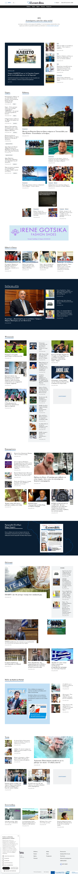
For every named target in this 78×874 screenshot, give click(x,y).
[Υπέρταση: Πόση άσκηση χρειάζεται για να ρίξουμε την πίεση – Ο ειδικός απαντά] (53, 750)
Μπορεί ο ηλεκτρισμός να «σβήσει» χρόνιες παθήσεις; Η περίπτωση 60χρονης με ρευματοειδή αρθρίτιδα (21, 759)
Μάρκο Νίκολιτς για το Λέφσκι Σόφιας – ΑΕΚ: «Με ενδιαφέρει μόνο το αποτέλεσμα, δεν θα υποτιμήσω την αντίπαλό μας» (43, 366)
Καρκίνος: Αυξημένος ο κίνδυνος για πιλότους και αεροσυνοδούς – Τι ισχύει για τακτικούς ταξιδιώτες (65, 57)
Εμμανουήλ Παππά (9, 143)
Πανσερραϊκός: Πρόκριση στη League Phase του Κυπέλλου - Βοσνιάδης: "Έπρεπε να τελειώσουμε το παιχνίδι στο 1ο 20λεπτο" (12, 267)
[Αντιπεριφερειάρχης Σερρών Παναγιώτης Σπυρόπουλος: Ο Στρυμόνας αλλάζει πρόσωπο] (30, 814)
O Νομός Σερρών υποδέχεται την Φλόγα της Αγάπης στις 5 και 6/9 (12, 120)
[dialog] (10, 854)
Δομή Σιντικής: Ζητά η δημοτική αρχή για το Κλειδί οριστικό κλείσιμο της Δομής (65, 302)
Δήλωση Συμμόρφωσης (65, 858)
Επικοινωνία (63, 851)
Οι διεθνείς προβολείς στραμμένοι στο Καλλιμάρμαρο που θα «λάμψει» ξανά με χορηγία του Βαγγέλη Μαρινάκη (43, 379)
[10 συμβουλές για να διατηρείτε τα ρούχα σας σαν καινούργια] (55, 687)
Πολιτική (43, 6)
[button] (10, 871)
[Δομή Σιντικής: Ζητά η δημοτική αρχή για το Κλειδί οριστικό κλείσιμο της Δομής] (50, 304)
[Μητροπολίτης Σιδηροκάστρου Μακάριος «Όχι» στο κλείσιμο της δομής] (8, 456)
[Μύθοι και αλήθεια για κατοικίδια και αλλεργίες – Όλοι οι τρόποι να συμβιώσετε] (50, 47)
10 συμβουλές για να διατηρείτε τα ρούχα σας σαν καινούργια (68, 685)
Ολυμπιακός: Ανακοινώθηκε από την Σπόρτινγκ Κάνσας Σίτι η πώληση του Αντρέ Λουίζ (60, 382)
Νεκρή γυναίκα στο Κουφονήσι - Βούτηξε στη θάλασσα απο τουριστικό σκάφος (65, 79)
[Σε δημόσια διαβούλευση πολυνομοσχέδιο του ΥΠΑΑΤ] (16, 656)
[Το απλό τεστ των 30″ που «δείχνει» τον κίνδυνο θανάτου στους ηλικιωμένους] (39, 776)
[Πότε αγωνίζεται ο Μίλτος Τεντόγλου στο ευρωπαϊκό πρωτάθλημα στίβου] (33, 418)
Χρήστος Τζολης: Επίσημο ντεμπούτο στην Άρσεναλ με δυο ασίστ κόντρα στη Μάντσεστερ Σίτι (43, 390)
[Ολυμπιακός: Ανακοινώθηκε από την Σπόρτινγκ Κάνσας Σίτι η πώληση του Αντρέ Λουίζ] (33, 345)
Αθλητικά (55, 182)
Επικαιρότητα (59, 75)
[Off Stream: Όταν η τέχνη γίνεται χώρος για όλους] (48, 814)
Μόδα (14, 680)
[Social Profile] (17, 701)
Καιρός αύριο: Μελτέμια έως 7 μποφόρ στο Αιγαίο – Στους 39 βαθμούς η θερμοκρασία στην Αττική (22, 482)
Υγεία (58, 43)
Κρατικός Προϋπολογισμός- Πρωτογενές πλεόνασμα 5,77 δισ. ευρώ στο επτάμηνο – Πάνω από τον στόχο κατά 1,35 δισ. (23, 474)
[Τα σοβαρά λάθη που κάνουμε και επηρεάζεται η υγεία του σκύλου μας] (33, 426)
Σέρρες (33, 6)
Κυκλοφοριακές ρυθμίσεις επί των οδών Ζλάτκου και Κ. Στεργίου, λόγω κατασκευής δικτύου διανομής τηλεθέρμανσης (12, 99)
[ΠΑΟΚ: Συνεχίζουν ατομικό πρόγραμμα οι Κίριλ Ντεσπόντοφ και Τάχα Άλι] (33, 408)
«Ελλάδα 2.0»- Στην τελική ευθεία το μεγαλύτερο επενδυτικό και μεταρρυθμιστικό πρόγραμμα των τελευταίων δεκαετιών (59, 665)
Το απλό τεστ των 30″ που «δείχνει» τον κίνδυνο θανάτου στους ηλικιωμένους (36, 785)
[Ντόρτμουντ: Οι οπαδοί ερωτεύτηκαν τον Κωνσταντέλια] (16, 348)
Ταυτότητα (62, 856)
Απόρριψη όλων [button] (14, 868)
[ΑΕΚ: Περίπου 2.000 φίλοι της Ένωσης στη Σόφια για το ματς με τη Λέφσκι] (33, 356)
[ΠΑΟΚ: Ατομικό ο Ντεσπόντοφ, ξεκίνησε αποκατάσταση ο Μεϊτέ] (33, 435)
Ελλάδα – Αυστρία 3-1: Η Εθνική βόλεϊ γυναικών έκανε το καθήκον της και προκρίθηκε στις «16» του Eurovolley (66, 214)
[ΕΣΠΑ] (64, 872)
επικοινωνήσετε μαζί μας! (53, 25)
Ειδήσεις (28, 6)
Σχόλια (38, 6)
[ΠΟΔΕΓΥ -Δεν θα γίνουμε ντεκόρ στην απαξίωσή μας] (27, 582)
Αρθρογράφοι (63, 860)
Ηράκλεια (14, 164)
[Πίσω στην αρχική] (35, 2)
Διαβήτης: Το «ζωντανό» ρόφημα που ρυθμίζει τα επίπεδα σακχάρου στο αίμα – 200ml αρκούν (23, 750)
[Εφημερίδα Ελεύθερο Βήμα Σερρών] (57, 538)
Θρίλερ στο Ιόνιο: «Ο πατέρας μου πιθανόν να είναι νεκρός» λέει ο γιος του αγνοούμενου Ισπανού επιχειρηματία (50, 479)
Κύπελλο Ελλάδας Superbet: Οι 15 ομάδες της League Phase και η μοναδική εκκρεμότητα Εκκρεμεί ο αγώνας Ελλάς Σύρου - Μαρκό (60, 357)
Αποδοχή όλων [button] (6, 868)
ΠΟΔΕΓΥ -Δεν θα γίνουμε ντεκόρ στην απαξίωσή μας (23, 595)
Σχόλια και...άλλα (11, 70)
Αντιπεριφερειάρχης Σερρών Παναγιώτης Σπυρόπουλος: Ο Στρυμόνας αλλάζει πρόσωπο (28, 823)
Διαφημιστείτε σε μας (65, 853)
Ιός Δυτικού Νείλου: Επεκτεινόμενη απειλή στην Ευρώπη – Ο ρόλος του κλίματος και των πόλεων (22, 742)
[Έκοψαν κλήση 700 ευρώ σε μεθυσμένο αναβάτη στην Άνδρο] (16, 496)
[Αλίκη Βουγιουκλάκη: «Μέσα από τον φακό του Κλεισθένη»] (13, 814)
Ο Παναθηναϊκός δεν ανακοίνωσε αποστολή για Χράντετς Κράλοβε (12, 405)
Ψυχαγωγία (48, 6)
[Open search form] (13, 2)
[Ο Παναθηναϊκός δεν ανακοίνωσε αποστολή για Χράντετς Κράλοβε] (16, 396)
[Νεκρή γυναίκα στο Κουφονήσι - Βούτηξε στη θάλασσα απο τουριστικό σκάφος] (50, 78)
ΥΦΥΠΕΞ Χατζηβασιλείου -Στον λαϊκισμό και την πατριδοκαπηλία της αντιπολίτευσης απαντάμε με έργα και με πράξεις (66, 583)
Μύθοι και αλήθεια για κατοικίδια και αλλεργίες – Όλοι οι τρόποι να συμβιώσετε (65, 47)
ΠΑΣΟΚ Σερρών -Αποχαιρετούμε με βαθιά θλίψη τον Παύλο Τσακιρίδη (36, 505)
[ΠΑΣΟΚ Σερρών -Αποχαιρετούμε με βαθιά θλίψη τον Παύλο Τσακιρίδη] (39, 496)
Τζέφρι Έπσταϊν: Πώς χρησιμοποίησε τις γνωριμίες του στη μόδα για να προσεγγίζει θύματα (68, 707)
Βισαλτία (15, 123)
